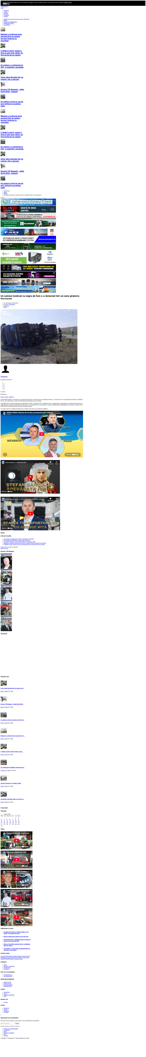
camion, (6, 397)
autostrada (8, 956)
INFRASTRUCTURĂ (9, 23)
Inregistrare (7, 992)
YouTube (6, 13)
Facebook (6, 10)
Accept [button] (5, 4)
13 (10, 821)
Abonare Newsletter (9, 995)
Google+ (6, 16)
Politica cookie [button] (68, 2)
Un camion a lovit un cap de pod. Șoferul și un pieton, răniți (12, 61)
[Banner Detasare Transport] (28, 242)
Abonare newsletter (9, 1033)
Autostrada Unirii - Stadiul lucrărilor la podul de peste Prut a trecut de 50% (17, 940)
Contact (6, 1002)
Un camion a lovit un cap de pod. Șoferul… (12, 720)
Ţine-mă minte (7, 1048)
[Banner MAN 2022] (28, 212)
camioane (19, 956)
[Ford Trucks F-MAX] (28, 235)
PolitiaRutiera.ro (8, 975)
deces (28, 956)
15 (16, 821)
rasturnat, (11, 397)
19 (7, 822)
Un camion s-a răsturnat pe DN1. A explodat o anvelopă (12, 105)
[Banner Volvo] (28, 285)
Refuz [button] (8, 4)
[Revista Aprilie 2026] (6, 615)
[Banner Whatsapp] (28, 205)
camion (24, 956)
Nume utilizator (6, 1042)
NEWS (5, 20)
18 (4, 822)
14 (13, 821)
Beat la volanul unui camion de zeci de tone (16, 936)
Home (16, 19)
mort (13, 957)
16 (18, 821)
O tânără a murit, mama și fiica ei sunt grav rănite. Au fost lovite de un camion (12, 91)
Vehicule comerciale (9, 966)
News (2, 691)
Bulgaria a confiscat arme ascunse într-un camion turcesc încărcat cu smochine (11, 76)
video (21, 959)
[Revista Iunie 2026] (6, 584)
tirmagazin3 (12, 304)
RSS (5, 996)
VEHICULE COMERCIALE (10, 22)
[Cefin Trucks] (5, 228)
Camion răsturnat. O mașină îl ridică (11, 783)
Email (5, 307)
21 (13, 822)
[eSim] (28, 292)
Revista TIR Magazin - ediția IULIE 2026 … (12, 704)
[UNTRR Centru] (28, 219)
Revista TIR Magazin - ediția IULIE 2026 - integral (12, 47)
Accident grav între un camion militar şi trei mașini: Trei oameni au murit (16, 932)
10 (1, 821)
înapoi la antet (4, 548)
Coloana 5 (3, 770)
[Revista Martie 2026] (6, 630)
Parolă (3, 1045)
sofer (28, 957)
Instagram (6, 15)
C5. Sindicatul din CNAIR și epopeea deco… (13, 767)
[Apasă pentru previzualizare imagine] (39, 363)
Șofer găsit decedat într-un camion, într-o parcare (12, 35)
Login (2, 8)
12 (7, 821)
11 (4, 821)
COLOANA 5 (7, 25)
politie (20, 957)
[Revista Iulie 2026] (6, 568)
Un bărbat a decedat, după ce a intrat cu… (12, 799)
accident (3, 956)
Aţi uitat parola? (8, 1055)
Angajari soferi (7, 986)
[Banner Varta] (28, 270)
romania (24, 957)
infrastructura (4, 957)
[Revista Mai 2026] (6, 599)
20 (10, 822)
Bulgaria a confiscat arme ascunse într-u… (13, 736)
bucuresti (14, 956)
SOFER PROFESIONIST (8, 959)
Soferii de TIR (7, 982)
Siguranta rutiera (8, 985)
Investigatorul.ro (8, 976)
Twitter (5, 12)
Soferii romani (7, 983)
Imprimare (6, 305)
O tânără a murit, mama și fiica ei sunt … (12, 751)
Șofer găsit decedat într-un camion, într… (12, 688)
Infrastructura (7, 967)
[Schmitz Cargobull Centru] (28, 263)
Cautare (6, 1035)
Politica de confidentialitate (11, 1028)
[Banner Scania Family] (28, 277)
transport (17, 959)
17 (1, 822)
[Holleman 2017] (28, 226)
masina (10, 957)
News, (2, 397)
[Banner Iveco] (28, 249)
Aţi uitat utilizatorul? (9, 1056)
